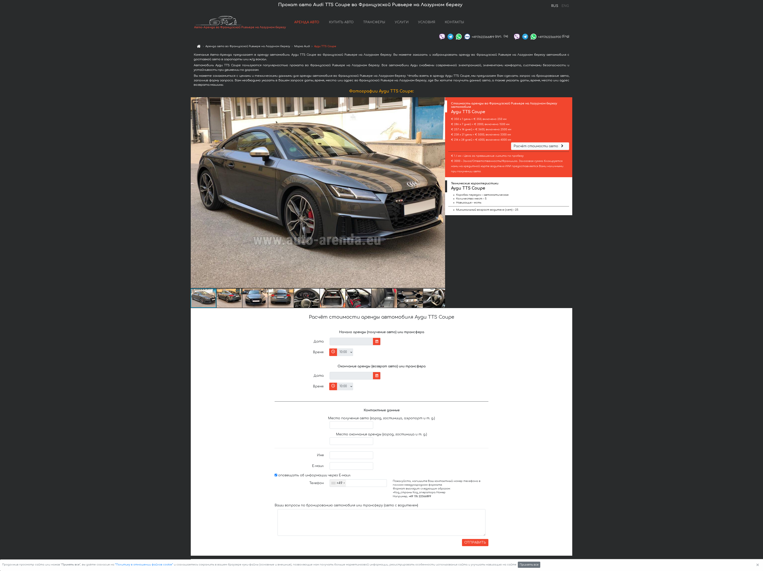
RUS (554, 6)
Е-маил (318, 466)
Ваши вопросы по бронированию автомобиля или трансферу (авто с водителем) (346, 505)
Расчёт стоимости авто (536, 146)
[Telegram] (450, 36)
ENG (565, 6)
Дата (319, 341)
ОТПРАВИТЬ (475, 542)
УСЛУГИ (402, 22)
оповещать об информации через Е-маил (314, 475)
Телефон (316, 483)
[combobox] (338, 483)
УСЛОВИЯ (426, 22)
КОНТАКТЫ (454, 22)
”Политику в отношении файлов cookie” (144, 564)
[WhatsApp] (459, 36)
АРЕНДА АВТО (306, 22)
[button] (441, 193)
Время (318, 352)
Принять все (529, 564)
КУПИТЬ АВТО (341, 22)
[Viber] (442, 36)
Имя (320, 455)
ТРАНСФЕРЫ (374, 22)
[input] (351, 341)
